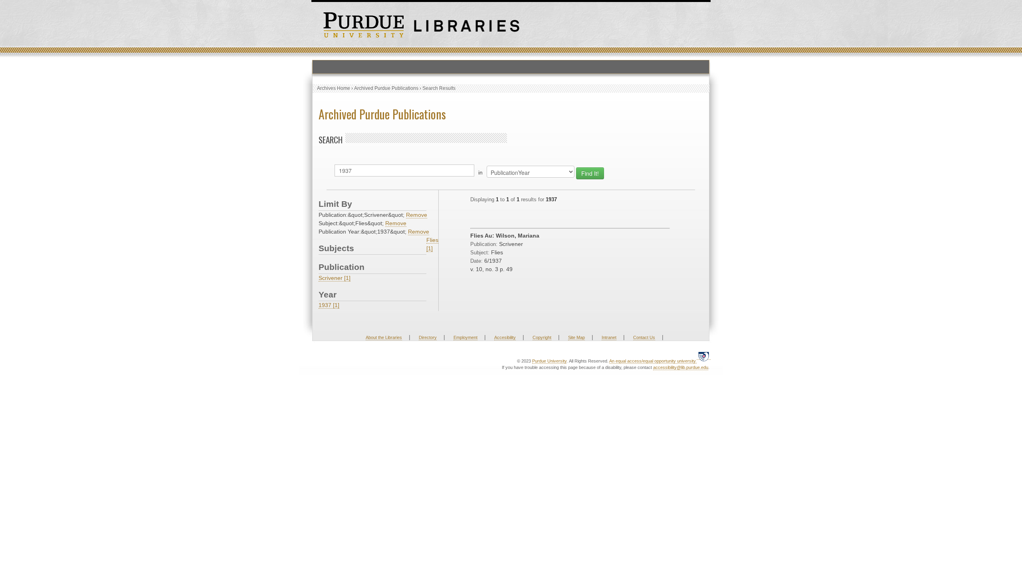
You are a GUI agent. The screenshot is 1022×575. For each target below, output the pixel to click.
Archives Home (333, 88)
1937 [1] (329, 305)
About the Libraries (384, 337)
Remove (416, 215)
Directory (428, 337)
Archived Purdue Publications (386, 88)
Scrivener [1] (335, 278)
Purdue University (549, 361)
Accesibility (505, 337)
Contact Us (644, 337)
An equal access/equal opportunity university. (653, 361)
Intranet (609, 337)
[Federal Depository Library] (704, 356)
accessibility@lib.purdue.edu (680, 367)
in (480, 172)
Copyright (542, 337)
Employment (465, 337)
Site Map (576, 337)
